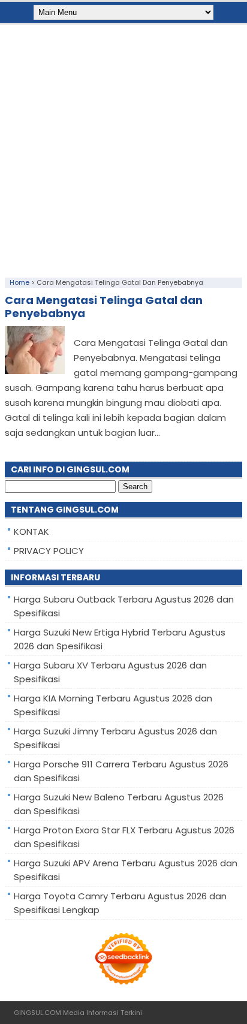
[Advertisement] (123, 148)
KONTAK (31, 531)
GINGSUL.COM (37, 1012)
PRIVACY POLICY (49, 550)
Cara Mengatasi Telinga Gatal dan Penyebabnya (104, 307)
